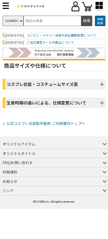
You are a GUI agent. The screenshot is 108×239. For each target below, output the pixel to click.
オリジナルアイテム (19, 144)
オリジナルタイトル (19, 153)
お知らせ (10, 181)
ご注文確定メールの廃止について (50, 42)
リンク (8, 190)
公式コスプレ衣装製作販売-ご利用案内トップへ (46, 123)
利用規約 (10, 171)
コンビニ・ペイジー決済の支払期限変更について (61, 35)
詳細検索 (100, 21)
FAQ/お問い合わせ (18, 162)
